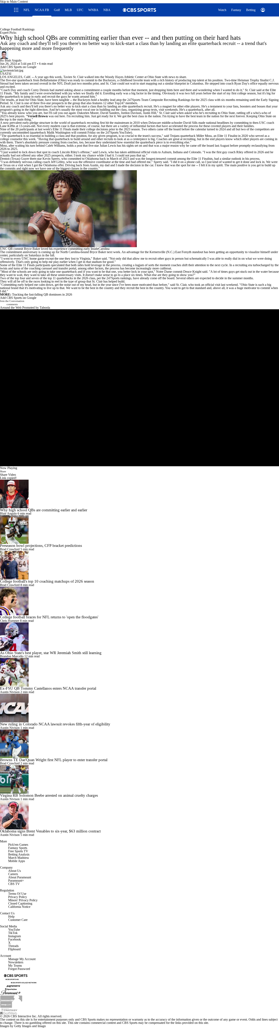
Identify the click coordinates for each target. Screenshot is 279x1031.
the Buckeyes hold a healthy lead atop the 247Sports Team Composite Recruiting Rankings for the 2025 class (143, 100)
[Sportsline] (11, 989)
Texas (15, 158)
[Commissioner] (11, 998)
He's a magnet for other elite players (177, 106)
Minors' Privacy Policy (23, 900)
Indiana (178, 152)
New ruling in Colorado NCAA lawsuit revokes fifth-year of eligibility (55, 724)
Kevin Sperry (51, 158)
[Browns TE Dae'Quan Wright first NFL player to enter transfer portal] (139, 743)
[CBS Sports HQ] (12, 979)
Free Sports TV (18, 851)
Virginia (85, 258)
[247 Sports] (13, 985)
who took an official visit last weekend (213, 284)
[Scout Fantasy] (9, 1009)
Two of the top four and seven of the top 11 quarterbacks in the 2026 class (47, 278)
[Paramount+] (10, 992)
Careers (13, 874)
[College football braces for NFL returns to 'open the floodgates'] (139, 601)
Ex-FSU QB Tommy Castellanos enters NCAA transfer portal (48, 688)
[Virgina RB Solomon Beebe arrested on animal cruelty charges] (139, 779)
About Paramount (19, 877)
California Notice (19, 906)
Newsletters (15, 962)
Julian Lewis (108, 145)
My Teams (15, 965)
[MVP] (6, 1004)
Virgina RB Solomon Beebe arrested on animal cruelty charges (49, 795)
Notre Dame (164, 271)
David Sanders (109, 113)
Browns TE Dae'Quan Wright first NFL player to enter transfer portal (53, 760)
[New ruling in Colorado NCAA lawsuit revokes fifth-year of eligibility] (139, 708)
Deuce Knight (192, 271)
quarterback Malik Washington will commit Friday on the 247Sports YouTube (81, 132)
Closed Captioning (20, 903)
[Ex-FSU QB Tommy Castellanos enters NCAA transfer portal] (139, 672)
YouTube (14, 929)
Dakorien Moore (88, 113)
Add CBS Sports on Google (18, 67)
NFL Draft (64, 83)
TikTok (13, 933)
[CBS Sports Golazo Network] (23, 982)
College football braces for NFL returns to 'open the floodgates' (49, 617)
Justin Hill (149, 113)
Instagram (14, 936)
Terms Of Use (17, 893)
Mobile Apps (16, 861)
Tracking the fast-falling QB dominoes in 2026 (42, 294)
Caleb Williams (55, 145)
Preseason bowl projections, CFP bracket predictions (41, 545)
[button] (198, 22)
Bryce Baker (98, 252)
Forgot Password (19, 969)
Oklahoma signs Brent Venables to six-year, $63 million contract (50, 831)
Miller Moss (204, 135)
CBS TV (14, 884)
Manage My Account (22, 959)
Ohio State (154, 77)
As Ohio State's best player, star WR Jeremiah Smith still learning (51, 653)
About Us (14, 870)
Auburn (166, 152)
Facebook (14, 939)
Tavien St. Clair (73, 77)
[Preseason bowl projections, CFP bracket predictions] (139, 529)
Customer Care (18, 920)
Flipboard (14, 949)
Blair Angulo (13, 60)
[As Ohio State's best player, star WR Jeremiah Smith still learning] (139, 636)
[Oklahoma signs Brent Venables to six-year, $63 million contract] (139, 815)
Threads (13, 946)
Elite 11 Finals (62, 129)
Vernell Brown (37, 116)
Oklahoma (92, 158)
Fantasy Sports (17, 848)
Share (3, 471)
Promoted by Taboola (36, 307)
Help (11, 916)
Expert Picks (8, 32)
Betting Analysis (18, 854)
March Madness (18, 857)
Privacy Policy (17, 897)
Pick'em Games (18, 844)
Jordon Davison (131, 113)
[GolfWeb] (8, 1013)
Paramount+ (16, 880)
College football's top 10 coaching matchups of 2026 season (47, 581)
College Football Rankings (17, 29)
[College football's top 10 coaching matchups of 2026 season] (139, 565)
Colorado (195, 152)
